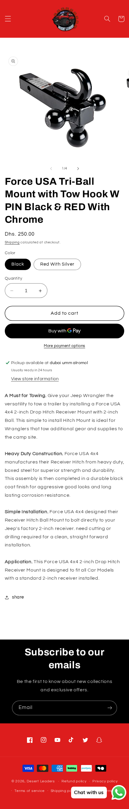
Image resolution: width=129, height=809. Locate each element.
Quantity (13, 278)
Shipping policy (64, 791)
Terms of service (29, 791)
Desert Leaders (41, 781)
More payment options (64, 346)
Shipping (12, 242)
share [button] (18, 597)
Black (17, 264)
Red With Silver (57, 264)
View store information (35, 379)
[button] (8, 19)
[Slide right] (78, 168)
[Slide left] (51, 168)
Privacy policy (105, 781)
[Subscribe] (110, 708)
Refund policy (74, 781)
